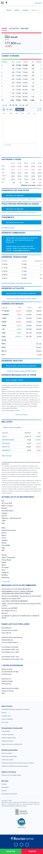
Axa (3, 501)
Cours (4, 28)
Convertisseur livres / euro (10, 656)
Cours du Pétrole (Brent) (10, 642)
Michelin (4, 508)
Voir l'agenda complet (8, 228)
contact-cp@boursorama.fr (21, 250)
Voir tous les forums (21, 415)
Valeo (3, 548)
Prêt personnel (6, 684)
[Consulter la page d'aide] (33, 3)
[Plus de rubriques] (39, 28)
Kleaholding (5, 577)
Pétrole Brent (6, 443)
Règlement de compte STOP (11, 598)
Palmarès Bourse (7, 640)
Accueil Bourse (6, 628)
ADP (3, 550)
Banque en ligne (7, 669)
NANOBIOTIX (6, 450)
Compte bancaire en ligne (10, 672)
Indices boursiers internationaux (12, 637)
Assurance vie (6, 679)
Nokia (3, 528)
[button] (2, 2)
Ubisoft (4, 562)
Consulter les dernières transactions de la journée (16, 283)
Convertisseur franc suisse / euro (12, 659)
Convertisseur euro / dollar (10, 652)
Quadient (5, 540)
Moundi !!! (5, 613)
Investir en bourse (7, 691)
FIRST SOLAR (11, 37)
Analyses (24, 28)
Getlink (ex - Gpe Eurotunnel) (11, 518)
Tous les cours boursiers (10, 630)
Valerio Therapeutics (8, 557)
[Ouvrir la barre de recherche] (30, 3)
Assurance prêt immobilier (10, 688)
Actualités (13, 28)
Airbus (4, 565)
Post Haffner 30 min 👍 (9, 611)
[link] (16, 709)
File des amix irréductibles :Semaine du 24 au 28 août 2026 (21, 596)
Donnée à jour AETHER (9, 608)
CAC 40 (4, 436)
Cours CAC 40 (6, 633)
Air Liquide (5, 567)
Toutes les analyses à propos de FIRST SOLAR (21, 371)
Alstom (4, 535)
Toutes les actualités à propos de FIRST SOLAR (21, 299)
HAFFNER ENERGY (8, 440)
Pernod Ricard (6, 560)
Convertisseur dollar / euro (10, 649)
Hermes (4, 555)
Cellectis (4, 513)
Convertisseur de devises (10, 647)
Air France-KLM (7, 503)
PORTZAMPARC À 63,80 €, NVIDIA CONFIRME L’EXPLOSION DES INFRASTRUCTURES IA (17, 592)
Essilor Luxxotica (7, 506)
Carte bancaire (6, 674)
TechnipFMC (6, 545)
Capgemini (5, 572)
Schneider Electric (7, 511)
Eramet (4, 533)
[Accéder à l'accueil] (3, 10)
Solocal (4, 543)
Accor (3, 570)
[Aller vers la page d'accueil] (6, 3)
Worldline (5, 575)
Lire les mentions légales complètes (11, 410)
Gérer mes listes (7, 456)
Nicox (3, 523)
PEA (3, 693)
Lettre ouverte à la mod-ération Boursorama (16, 589)
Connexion (38, 3)
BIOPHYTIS (5, 447)
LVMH (4, 521)
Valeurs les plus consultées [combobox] (12, 427)
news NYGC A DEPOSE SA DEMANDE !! (15, 601)
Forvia (4, 538)
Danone (4, 516)
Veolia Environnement (9, 530)
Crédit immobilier (7, 681)
